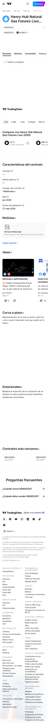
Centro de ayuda (32, 628)
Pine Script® (7, 642)
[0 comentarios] (14, 300)
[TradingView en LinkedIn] (28, 519)
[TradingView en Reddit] (4, 525)
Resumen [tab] (6, 53)
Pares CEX (6, 590)
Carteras (5, 631)
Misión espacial (31, 623)
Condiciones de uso (33, 656)
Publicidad (29, 712)
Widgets (28, 691)
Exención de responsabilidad (31, 660)
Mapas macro (7, 640)
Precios (28, 576)
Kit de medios (30, 633)
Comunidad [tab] (30, 53)
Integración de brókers (34, 714)
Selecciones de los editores (9, 690)
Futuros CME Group (33, 605)
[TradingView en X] (4, 519)
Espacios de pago (9, 707)
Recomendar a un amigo (12, 666)
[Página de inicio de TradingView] (9, 4)
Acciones (6, 579)
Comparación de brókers (35, 594)
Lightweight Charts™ (33, 697)
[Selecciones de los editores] (40, 261)
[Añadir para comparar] (28, 143)
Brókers (28, 592)
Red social (6, 660)
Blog (27, 625)
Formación (6, 686)
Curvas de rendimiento (11, 634)
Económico (6, 616)
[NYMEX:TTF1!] (40, 274)
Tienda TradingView (33, 641)
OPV (4, 624)
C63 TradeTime (31, 649)
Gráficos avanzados (33, 699)
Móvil (4, 650)
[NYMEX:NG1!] (4, 274)
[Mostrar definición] (12, 171)
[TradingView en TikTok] (39, 519)
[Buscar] (27, 3)
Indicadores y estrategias (12, 699)
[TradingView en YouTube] (16, 519)
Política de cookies (32, 667)
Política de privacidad (33, 664)
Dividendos (6, 621)
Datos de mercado (32, 579)
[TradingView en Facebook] (10, 519)
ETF (4, 582)
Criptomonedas (8, 587)
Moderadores (7, 676)
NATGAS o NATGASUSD (15, 279)
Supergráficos (8, 571)
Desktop (5, 653)
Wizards (5, 701)
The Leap (29, 597)
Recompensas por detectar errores (32, 678)
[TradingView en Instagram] (22, 519)
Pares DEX (6, 592)
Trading (5, 684)
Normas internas (9, 673)
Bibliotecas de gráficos (34, 694)
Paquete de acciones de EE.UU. (35, 611)
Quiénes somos (31, 620)
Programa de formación (34, 720)
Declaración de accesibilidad (31, 670)
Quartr (27, 557)
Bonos (4, 584)
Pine (4, 595)
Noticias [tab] (18, 53)
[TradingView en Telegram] (33, 519)
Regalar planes (31, 581)
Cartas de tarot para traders (33, 645)
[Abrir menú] (3, 3)
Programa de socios (33, 717)
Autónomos (6, 704)
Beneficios (6, 618)
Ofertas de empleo (32, 631)
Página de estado (32, 682)
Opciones (6, 637)
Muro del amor (8, 663)
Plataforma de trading (34, 702)
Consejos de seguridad (34, 674)
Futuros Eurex (30, 607)
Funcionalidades (31, 573)
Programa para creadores (8, 669)
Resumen (28, 589)
